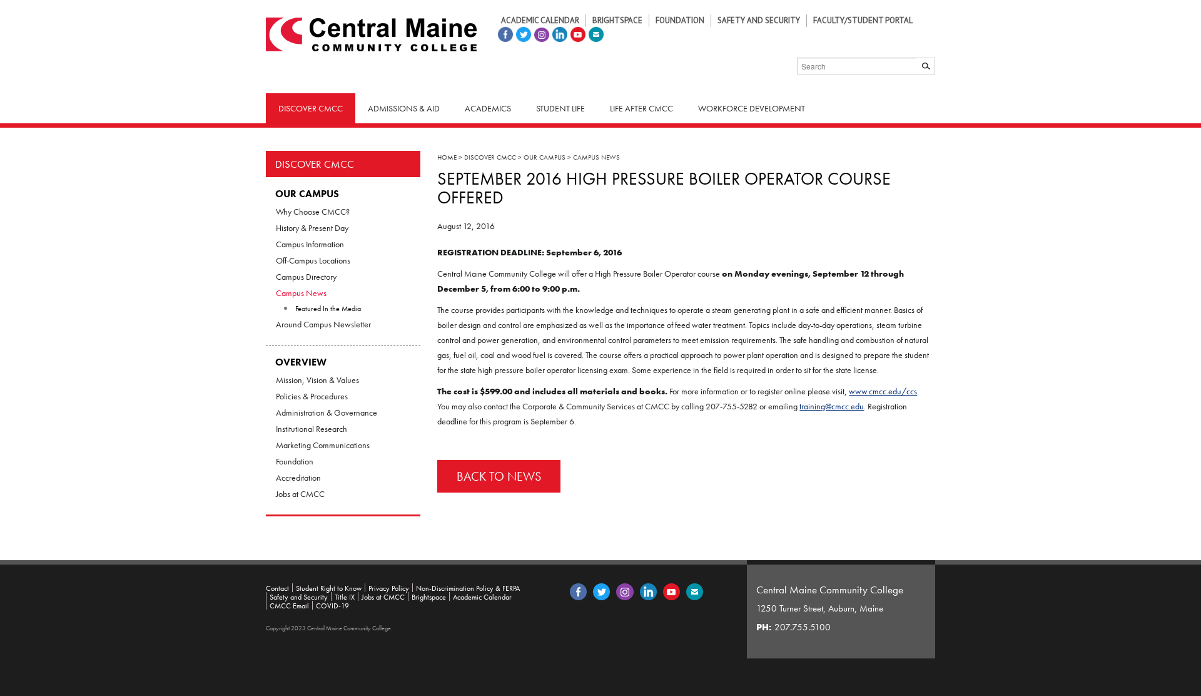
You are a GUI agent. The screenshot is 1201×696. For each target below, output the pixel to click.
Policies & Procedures (312, 396)
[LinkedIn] (558, 33)
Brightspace (617, 20)
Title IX (345, 597)
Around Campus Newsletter (323, 324)
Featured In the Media (328, 309)
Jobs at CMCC (300, 493)
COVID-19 (332, 606)
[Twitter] (522, 33)
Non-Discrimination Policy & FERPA (468, 588)
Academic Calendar (540, 20)
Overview (301, 362)
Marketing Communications (323, 445)
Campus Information (310, 244)
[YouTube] (576, 33)
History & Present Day (312, 227)
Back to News (499, 476)
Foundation (680, 20)
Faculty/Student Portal (863, 20)
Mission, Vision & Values (317, 380)
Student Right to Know (329, 588)
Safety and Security (758, 20)
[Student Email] (594, 33)
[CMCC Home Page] (371, 33)
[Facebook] (504, 33)
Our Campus (307, 193)
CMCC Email (289, 606)
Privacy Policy (388, 588)
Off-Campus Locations (313, 260)
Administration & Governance (326, 412)
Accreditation (298, 477)
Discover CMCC (314, 164)
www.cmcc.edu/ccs (883, 391)
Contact (277, 588)
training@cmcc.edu (831, 406)
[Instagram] (540, 33)
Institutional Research (311, 428)
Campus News (301, 293)
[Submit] (926, 66)
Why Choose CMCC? (313, 211)
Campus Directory (306, 276)
